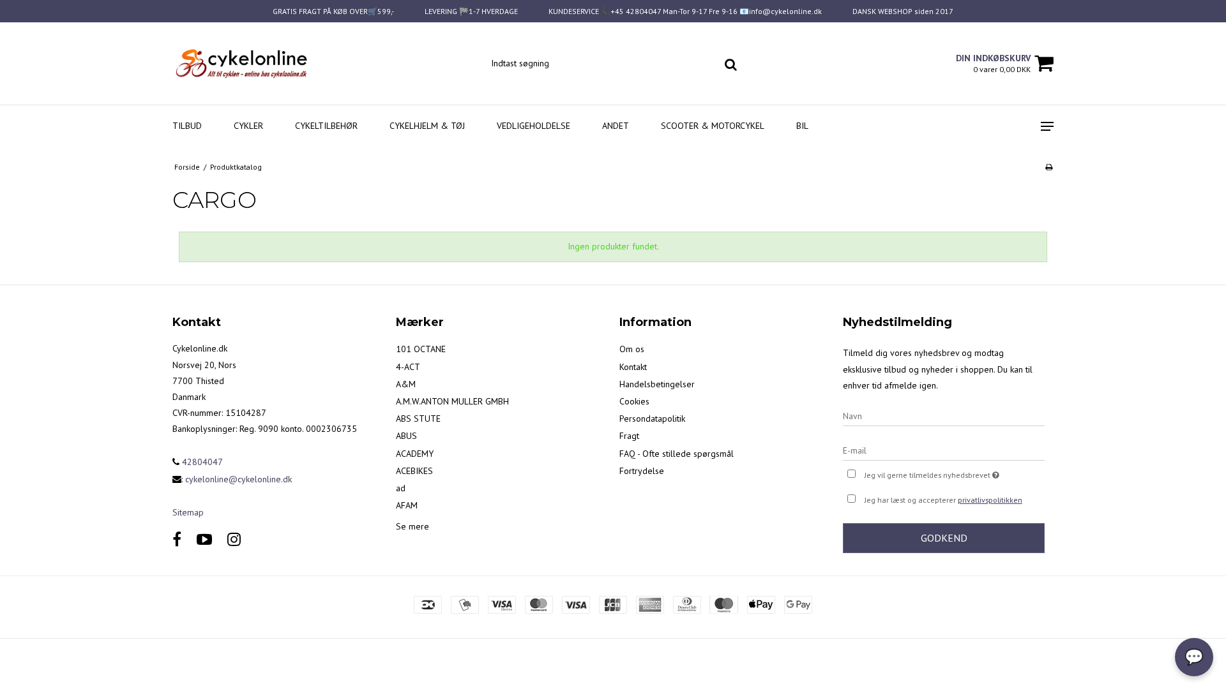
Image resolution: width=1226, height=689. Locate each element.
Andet (615, 125)
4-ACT (408, 367)
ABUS (406, 435)
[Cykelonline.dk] (240, 63)
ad (400, 488)
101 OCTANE (421, 349)
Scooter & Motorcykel (712, 125)
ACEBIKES (414, 471)
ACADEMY (415, 453)
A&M (406, 384)
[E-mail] (944, 450)
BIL (802, 125)
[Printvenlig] (1049, 167)
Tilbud (187, 125)
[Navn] (944, 415)
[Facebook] (176, 539)
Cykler (248, 125)
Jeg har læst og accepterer (943, 500)
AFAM (407, 505)
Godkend (944, 537)
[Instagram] (234, 539)
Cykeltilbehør (326, 125)
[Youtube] (204, 539)
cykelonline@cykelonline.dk (238, 479)
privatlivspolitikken (990, 500)
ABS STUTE (418, 418)
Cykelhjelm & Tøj (427, 125)
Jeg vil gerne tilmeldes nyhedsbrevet (955, 472)
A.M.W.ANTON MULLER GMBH (452, 401)
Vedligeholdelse (533, 125)
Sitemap (188, 512)
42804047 (201, 462)
